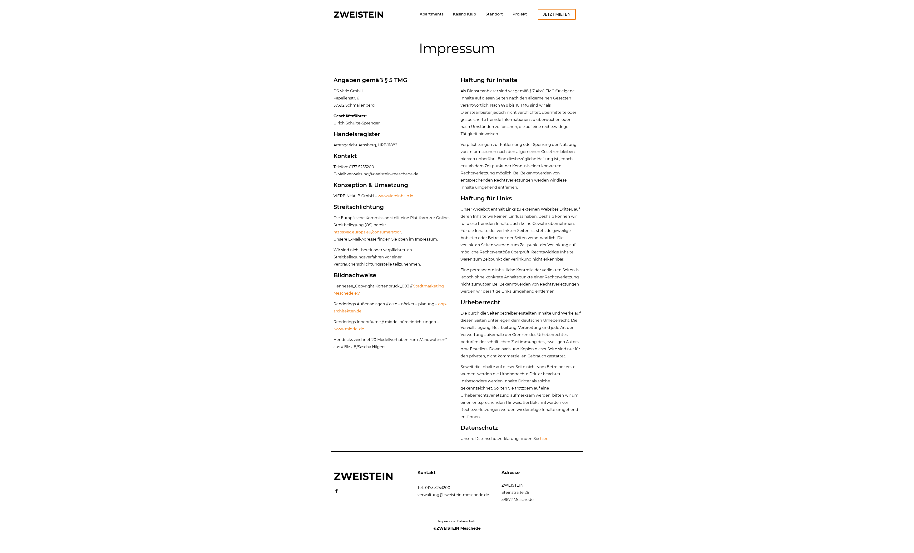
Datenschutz (466, 521)
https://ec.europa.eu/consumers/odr (367, 232)
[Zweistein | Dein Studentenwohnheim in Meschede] (358, 12)
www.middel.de (349, 329)
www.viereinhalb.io (395, 196)
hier (543, 438)
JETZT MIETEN (557, 14)
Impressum (446, 521)
